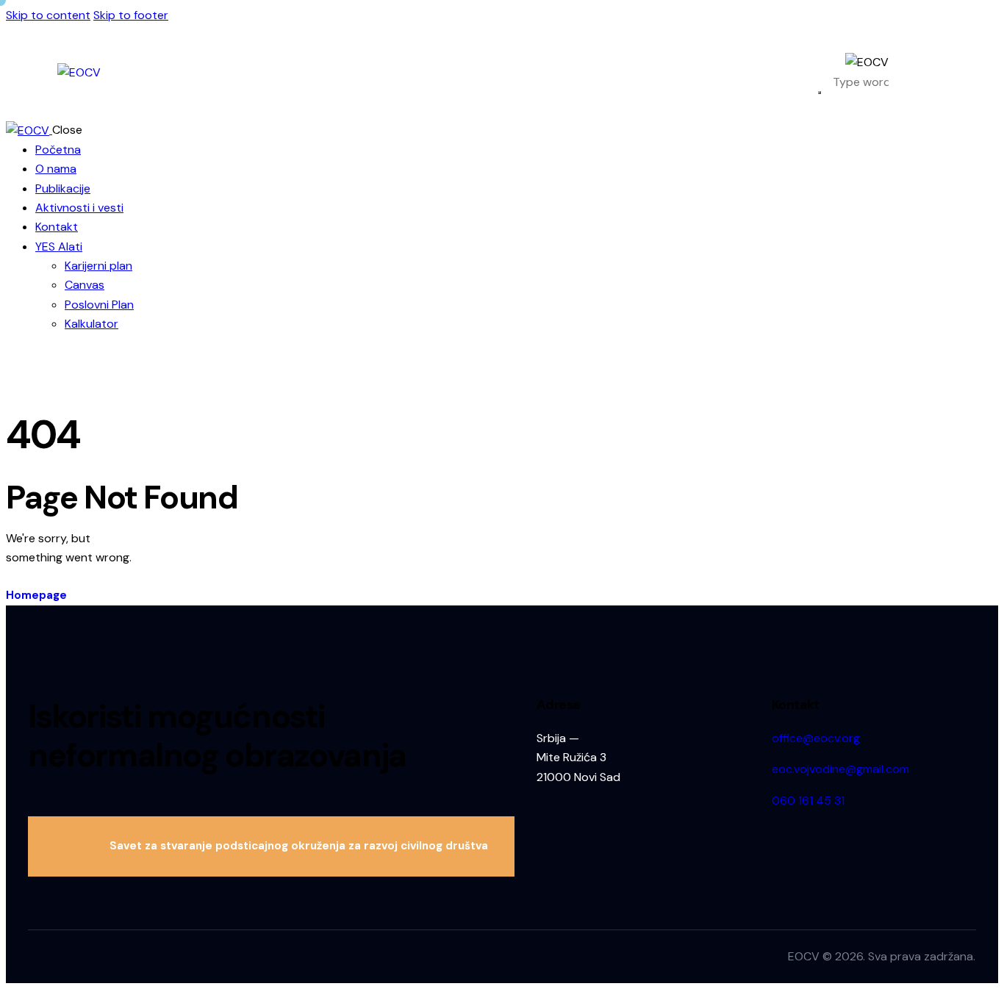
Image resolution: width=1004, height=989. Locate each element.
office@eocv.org (816, 738)
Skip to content (48, 15)
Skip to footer (130, 15)
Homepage (36, 595)
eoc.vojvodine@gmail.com (840, 769)
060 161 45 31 (808, 800)
